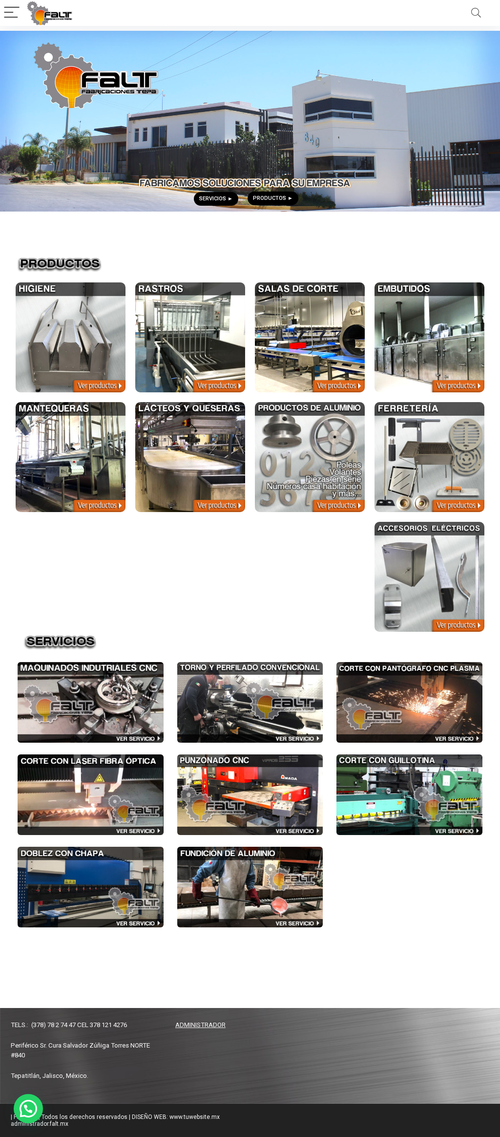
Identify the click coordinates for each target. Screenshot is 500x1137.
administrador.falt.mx (39, 1123)
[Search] (476, 13)
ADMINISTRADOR (200, 1025)
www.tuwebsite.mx (45, 943)
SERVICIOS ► (216, 198)
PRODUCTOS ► (273, 198)
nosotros (31, 956)
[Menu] (11, 13)
